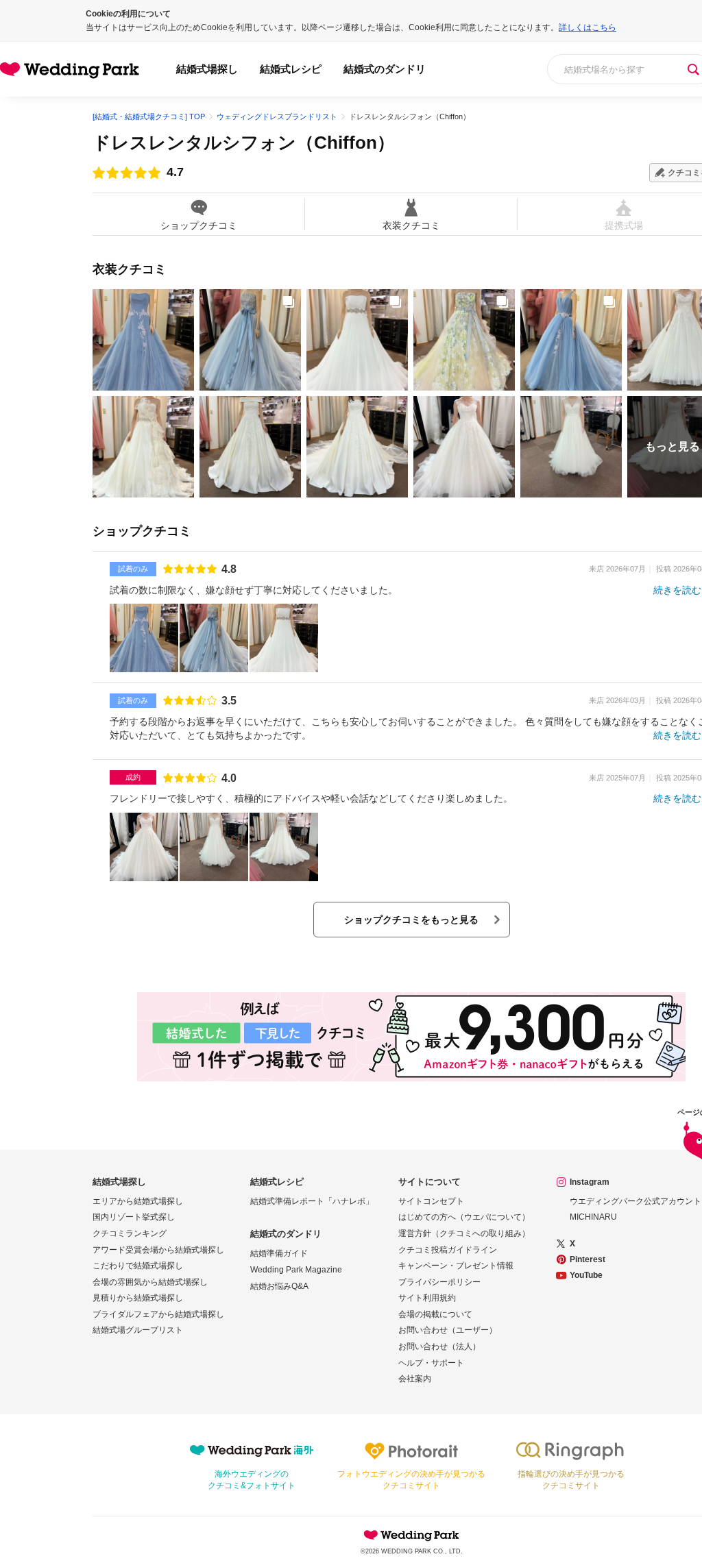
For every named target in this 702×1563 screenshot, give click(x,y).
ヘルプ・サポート (431, 1363)
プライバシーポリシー (439, 1282)
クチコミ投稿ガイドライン (447, 1250)
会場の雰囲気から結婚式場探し (150, 1282)
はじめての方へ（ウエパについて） (464, 1217)
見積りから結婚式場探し (138, 1298)
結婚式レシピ (291, 69)
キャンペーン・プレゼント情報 (455, 1265)
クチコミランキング (130, 1233)
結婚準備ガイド (279, 1253)
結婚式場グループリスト (138, 1330)
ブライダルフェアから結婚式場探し (158, 1314)
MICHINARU (593, 1217)
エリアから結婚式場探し (138, 1201)
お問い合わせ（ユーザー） (447, 1330)
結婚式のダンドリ (384, 69)
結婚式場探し (207, 69)
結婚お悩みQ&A (279, 1286)
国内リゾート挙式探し (134, 1217)
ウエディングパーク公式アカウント (635, 1201)
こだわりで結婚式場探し (138, 1265)
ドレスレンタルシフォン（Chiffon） (244, 142)
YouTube (586, 1275)
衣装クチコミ (411, 225)
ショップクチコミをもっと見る (411, 919)
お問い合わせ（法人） (439, 1346)
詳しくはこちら (587, 27)
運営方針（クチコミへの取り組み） (464, 1233)
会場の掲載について (435, 1314)
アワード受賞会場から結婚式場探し (158, 1250)
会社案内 (414, 1378)
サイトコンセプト (431, 1201)
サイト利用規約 (427, 1298)
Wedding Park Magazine (296, 1270)
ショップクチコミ (198, 225)
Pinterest (587, 1259)
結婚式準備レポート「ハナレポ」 (312, 1201)
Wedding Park (411, 1535)
